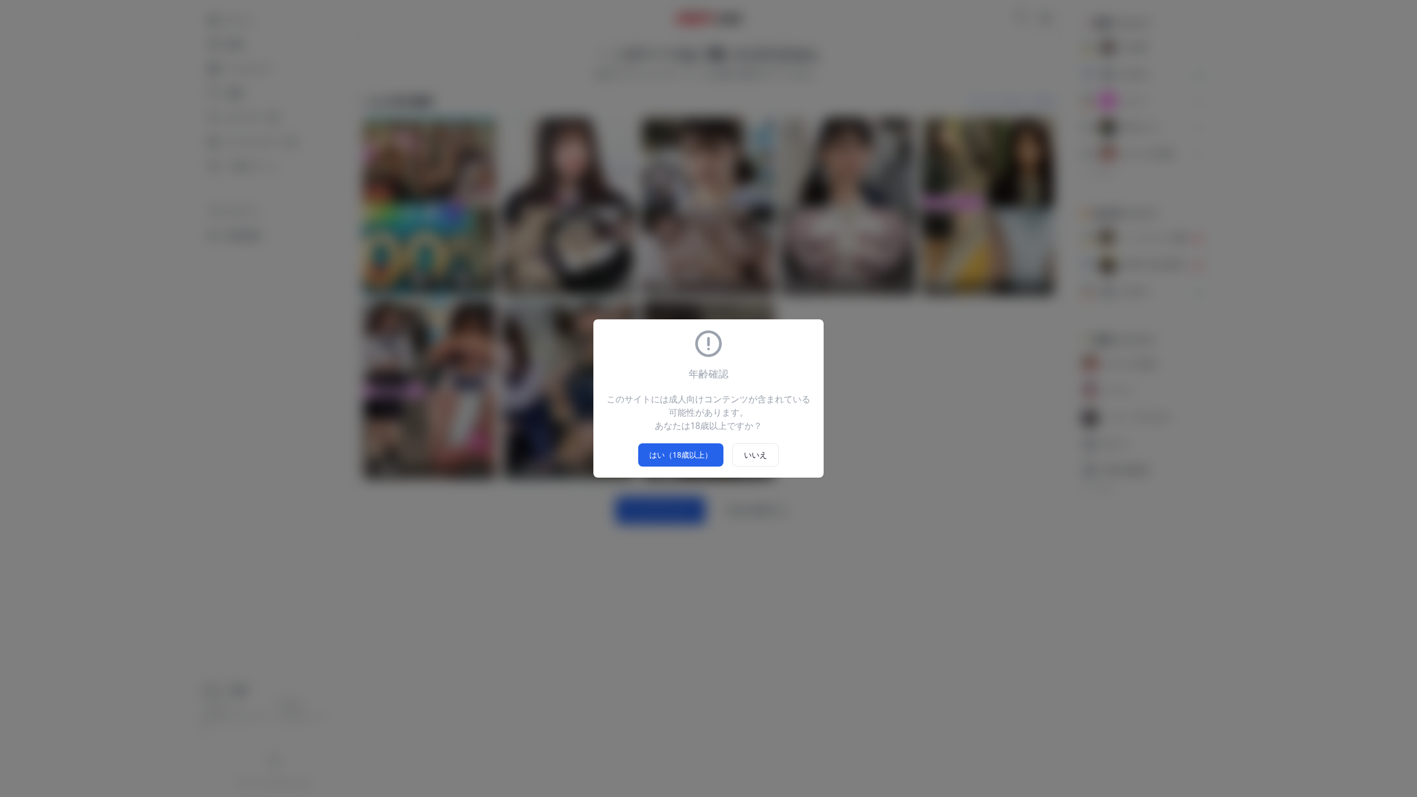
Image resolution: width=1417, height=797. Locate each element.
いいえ (755, 454)
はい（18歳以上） (680, 454)
